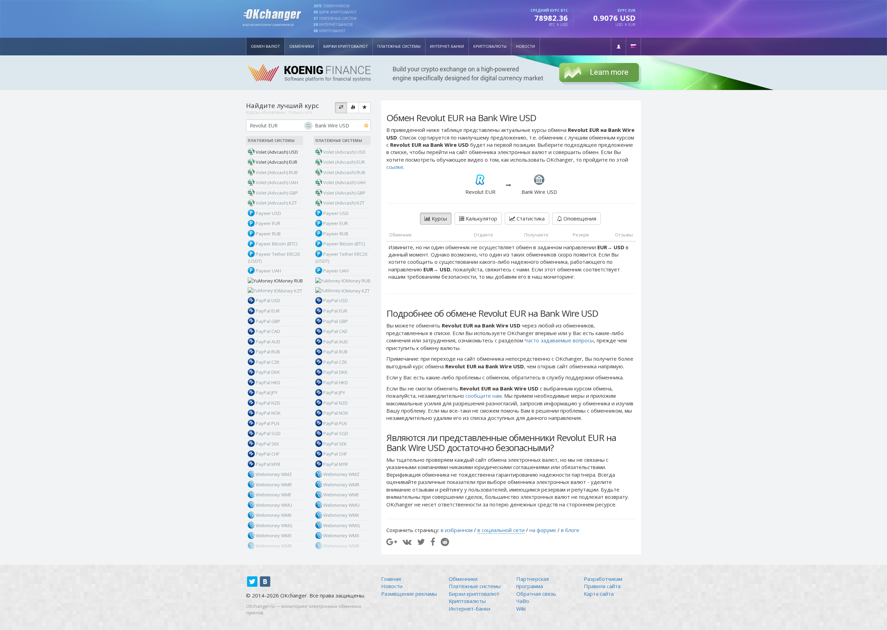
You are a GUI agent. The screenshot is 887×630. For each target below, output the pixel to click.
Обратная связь (536, 593)
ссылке (394, 166)
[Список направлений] (341, 107)
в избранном (457, 529)
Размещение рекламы (409, 593)
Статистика (530, 218)
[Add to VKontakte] (407, 541)
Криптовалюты (490, 46)
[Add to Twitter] (421, 541)
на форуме (542, 529)
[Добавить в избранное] (366, 125)
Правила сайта (602, 586)
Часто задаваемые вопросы (559, 340)
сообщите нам (483, 395)
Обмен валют (265, 46)
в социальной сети (501, 529)
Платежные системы (399, 46)
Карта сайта (599, 593)
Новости (525, 46)
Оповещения (579, 218)
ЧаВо (522, 600)
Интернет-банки (447, 46)
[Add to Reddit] (445, 541)
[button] (618, 46)
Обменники (301, 46)
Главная (391, 578)
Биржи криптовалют (345, 46)
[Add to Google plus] (391, 541)
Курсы (438, 218)
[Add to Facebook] (432, 541)
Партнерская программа (532, 582)
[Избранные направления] (365, 107)
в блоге (570, 529)
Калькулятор (480, 218)
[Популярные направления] (353, 107)
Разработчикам (603, 578)
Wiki (521, 608)
